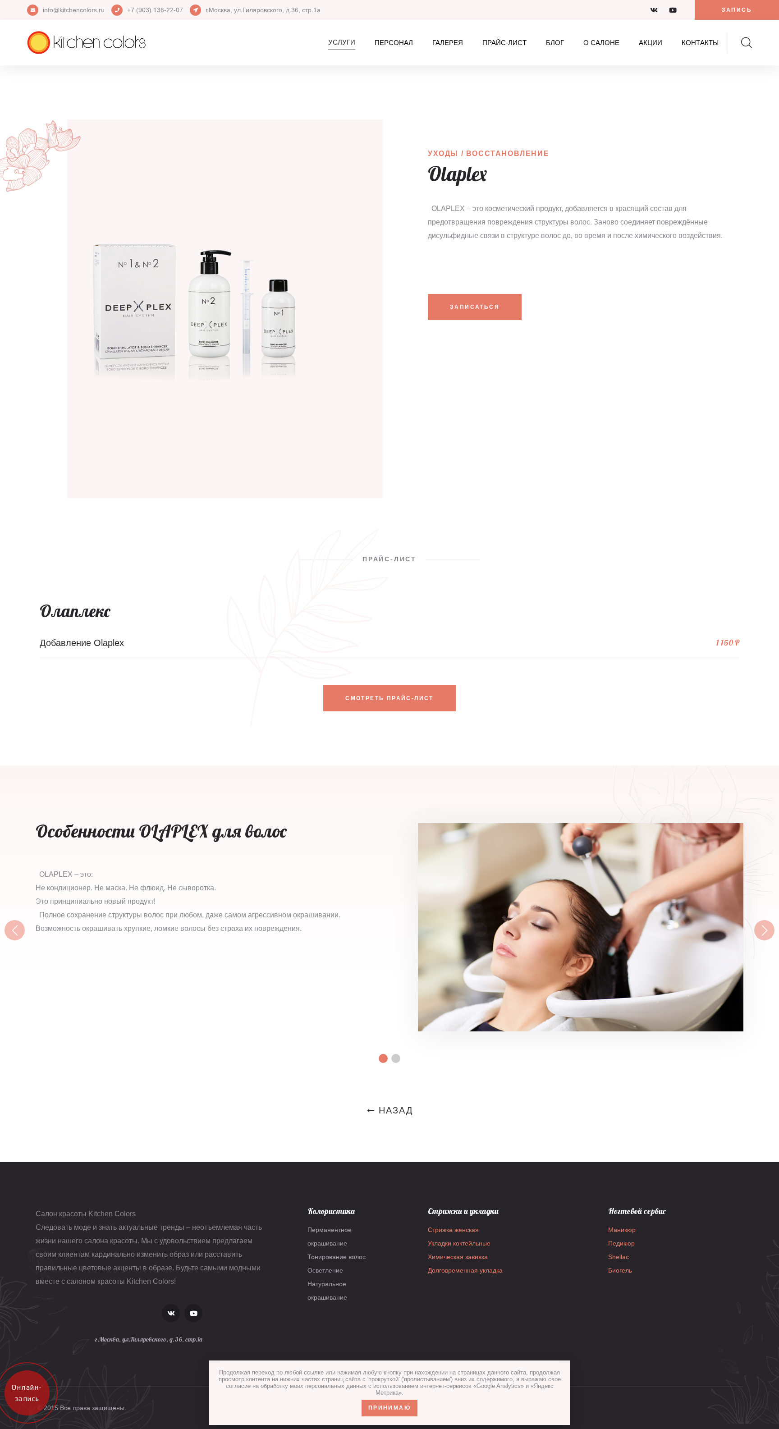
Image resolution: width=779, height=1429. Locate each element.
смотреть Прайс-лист (389, 698)
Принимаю (389, 1408)
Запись (737, 10)
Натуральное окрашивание (327, 1290)
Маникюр (622, 1229)
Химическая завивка (458, 1256)
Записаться (474, 307)
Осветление (325, 1270)
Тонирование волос (336, 1256)
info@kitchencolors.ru (74, 10)
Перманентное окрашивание (329, 1236)
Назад (396, 1110)
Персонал (394, 42)
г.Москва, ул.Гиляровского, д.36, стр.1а (263, 10)
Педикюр (621, 1243)
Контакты (700, 42)
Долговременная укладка (465, 1270)
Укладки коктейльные (459, 1243)
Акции (650, 42)
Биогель (620, 1270)
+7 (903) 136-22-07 (155, 10)
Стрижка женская (453, 1229)
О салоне (601, 42)
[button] (15, 930)
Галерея (447, 42)
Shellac (618, 1256)
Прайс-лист (504, 42)
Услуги (341, 42)
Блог (555, 42)
